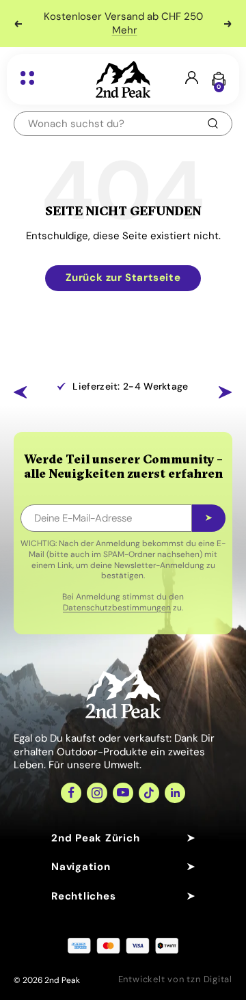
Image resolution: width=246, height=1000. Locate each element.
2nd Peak (62, 980)
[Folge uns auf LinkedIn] (175, 793)
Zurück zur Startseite (123, 277)
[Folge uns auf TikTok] (149, 793)
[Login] (191, 79)
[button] (20, 392)
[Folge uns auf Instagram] (97, 793)
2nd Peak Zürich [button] (95, 838)
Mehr (124, 30)
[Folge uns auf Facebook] (71, 793)
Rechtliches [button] (83, 896)
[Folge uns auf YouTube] (123, 793)
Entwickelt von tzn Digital (175, 979)
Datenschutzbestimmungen (117, 607)
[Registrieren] (209, 518)
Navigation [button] (81, 867)
